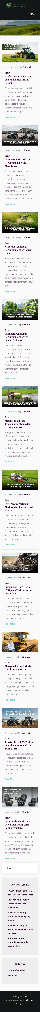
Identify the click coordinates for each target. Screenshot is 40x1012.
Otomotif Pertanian (17, 970)
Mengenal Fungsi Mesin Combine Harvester (18, 667)
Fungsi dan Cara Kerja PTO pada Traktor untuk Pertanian (18, 590)
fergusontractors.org (15, 1000)
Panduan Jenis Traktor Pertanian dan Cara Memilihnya (17, 162)
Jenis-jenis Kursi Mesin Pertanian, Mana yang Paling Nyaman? (18, 824)
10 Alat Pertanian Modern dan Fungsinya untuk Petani (19, 79)
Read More (10, 117)
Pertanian (12, 975)
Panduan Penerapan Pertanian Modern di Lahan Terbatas (16, 337)
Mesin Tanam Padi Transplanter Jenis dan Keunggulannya (18, 424)
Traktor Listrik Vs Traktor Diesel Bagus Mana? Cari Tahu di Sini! (19, 745)
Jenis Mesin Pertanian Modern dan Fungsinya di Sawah (19, 507)
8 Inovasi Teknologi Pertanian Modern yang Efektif (18, 250)
